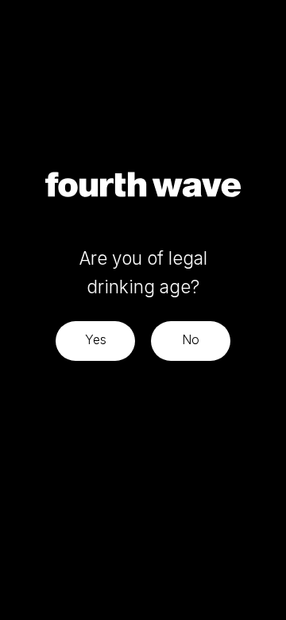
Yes (95, 339)
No (190, 339)
